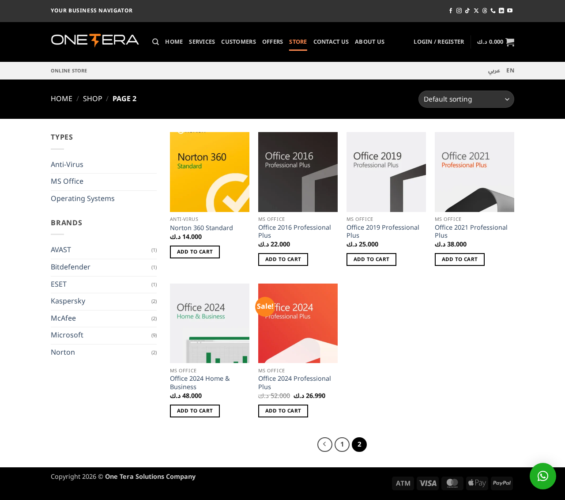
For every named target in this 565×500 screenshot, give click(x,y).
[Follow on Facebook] (450, 11)
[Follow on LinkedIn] (501, 11)
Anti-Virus (67, 164)
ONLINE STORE (69, 71)
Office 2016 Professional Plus (294, 232)
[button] (439, 42)
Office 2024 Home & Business (200, 383)
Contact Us (331, 42)
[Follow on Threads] (484, 11)
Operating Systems (83, 198)
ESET (59, 284)
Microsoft (67, 335)
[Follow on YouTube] (509, 11)
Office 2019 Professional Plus (383, 232)
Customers (238, 42)
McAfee (63, 318)
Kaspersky (68, 301)
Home (174, 42)
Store (298, 42)
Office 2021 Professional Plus (471, 232)
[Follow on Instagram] (459, 11)
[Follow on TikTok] (467, 11)
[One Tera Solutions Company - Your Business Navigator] (95, 42)
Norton (63, 352)
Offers (272, 42)
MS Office (67, 181)
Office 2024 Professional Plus (294, 383)
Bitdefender (70, 267)
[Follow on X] (476, 11)
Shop (92, 98)
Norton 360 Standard (201, 228)
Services (202, 42)
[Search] (155, 42)
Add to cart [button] (195, 252)
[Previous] (324, 444)
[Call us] (493, 11)
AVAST (61, 250)
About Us (369, 42)
